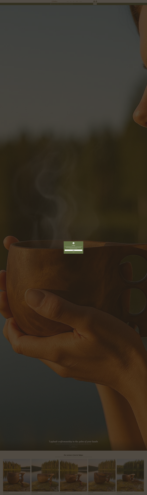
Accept (73, 250)
